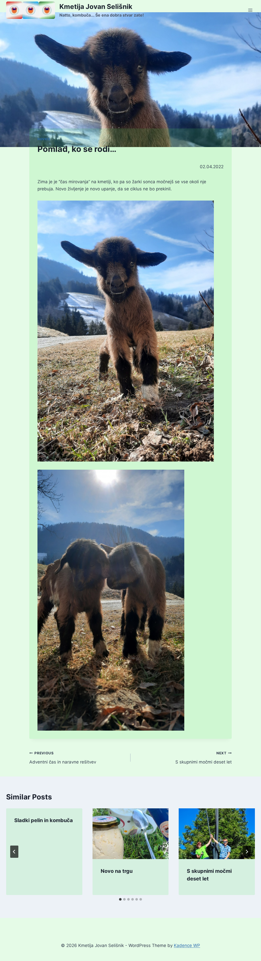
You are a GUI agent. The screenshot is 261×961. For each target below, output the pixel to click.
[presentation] (131, 833)
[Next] (247, 852)
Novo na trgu (117, 871)
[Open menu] (250, 10)
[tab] (120, 899)
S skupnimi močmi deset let (203, 758)
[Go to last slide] (14, 852)
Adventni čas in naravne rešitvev (62, 758)
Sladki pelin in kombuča (43, 820)
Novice (43, 139)
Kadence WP (187, 945)
